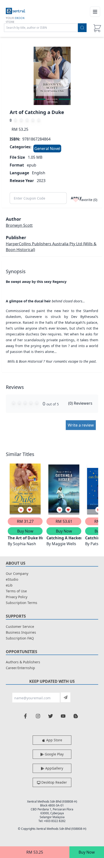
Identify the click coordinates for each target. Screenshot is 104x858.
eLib (9, 585)
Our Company (17, 573)
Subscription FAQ (20, 638)
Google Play (54, 754)
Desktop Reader (53, 782)
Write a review (81, 425)
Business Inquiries (21, 632)
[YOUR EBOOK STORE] (15, 12)
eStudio (12, 579)
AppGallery (53, 768)
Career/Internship (20, 667)
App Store (53, 740)
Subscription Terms (21, 602)
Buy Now (87, 852)
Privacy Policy (16, 597)
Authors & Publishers (23, 662)
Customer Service (20, 626)
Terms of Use (16, 591)
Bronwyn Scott (19, 225)
